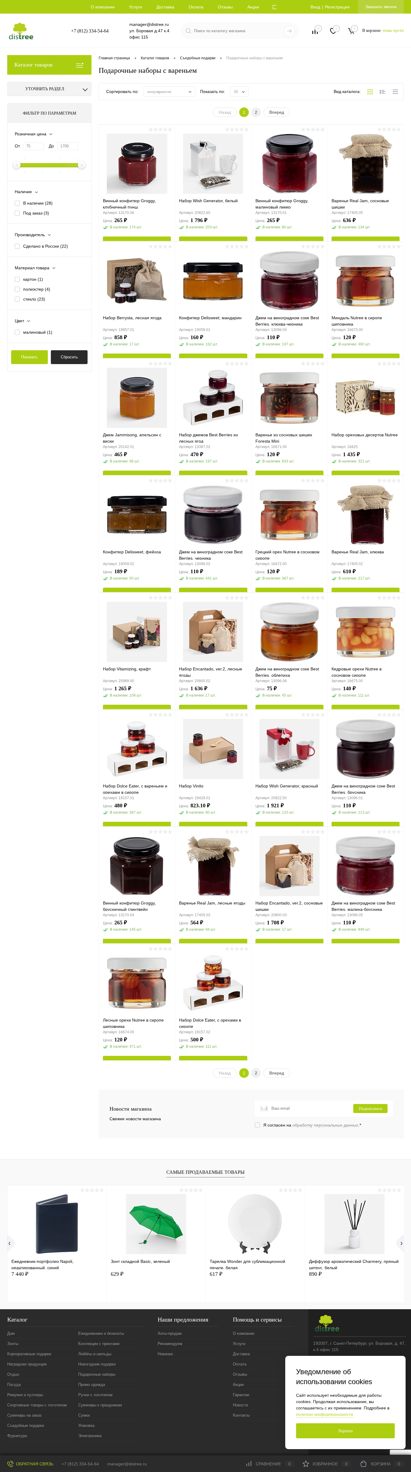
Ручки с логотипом (95, 1395)
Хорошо (345, 1431)
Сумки (84, 1415)
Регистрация (337, 7)
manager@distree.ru (149, 24)
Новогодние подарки (97, 1364)
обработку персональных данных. (326, 1125)
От (17, 146)
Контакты (241, 1415)
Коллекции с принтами (98, 1343)
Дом (11, 1333)
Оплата (196, 7)
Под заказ (36, 213)
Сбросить (69, 357)
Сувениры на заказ (24, 1415)
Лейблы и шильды (94, 1354)
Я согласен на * (312, 1125)
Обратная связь (34, 1463)
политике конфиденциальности (324, 1414)
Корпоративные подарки (29, 1354)
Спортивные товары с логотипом (37, 1405)
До (51, 146)
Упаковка (86, 1425)
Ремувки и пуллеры (25, 1395)
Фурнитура (17, 1435)
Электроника (89, 1435)
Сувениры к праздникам (100, 1405)
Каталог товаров (33, 65)
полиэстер (36, 289)
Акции (253, 7)
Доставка (165, 7)
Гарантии (241, 1395)
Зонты (12, 1343)
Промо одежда (91, 1384)
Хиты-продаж (170, 1333)
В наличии (38, 203)
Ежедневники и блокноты (101, 1333)
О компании (103, 7)
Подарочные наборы (96, 1374)
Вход (315, 7)
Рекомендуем (170, 1343)
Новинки (165, 1354)
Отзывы (225, 7)
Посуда (14, 1384)
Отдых (13, 1374)
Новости (240, 1405)
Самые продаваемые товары (205, 1172)
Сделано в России (45, 246)
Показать (29, 357)
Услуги (135, 7)
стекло (34, 299)
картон (33, 279)
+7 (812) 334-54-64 (90, 30)
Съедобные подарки (25, 1425)
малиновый (37, 332)
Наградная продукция (27, 1364)
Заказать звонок (381, 6)
